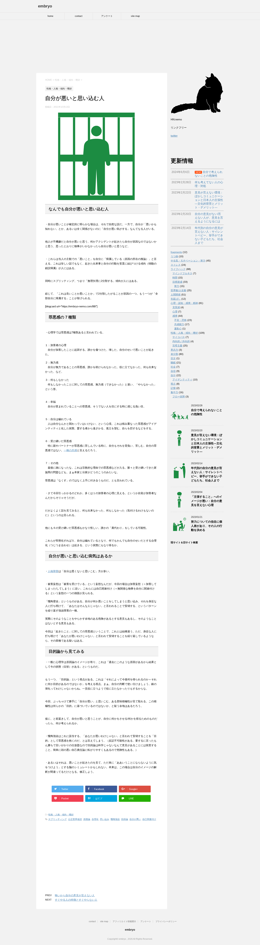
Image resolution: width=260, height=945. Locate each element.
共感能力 (179, 324)
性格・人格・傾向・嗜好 (61, 814)
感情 (174, 315)
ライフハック (178, 269)
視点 (173, 383)
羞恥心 (178, 328)
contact (78, 16)
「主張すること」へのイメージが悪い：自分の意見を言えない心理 (206, 500)
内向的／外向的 (181, 341)
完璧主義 (177, 345)
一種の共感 (70, 450)
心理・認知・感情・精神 (184, 303)
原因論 (86, 819)
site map (135, 16)
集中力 (174, 392)
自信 (173, 371)
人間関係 (176, 294)
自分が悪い (135, 819)
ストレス (176, 264)
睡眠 (173, 362)
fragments (176, 252)
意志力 (174, 349)
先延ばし (176, 298)
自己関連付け (149, 819)
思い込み (104, 819)
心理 (174, 311)
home (50, 16)
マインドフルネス (182, 273)
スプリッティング (57, 819)
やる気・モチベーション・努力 (188, 260)
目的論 (124, 819)
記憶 (173, 388)
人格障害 (53, 571)
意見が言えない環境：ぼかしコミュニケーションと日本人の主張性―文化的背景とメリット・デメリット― (206, 443)
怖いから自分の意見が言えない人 (75, 895)
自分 (173, 375)
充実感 (176, 307)
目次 (173, 358)
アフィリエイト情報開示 (124, 921)
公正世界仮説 (75, 819)
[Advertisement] (130, 46)
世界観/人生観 (178, 290)
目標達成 (177, 281)
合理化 (95, 819)
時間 (174, 277)
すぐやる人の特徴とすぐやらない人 (76, 899)
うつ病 (174, 256)
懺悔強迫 (115, 819)
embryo (45, 6)
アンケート (107, 16)
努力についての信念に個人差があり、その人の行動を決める (206, 525)
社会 (173, 366)
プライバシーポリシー (166, 921)
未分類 (174, 354)
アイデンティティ (182, 379)
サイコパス (178, 337)
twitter (174, 135)
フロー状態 (178, 396)
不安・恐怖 (180, 320)
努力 (176, 286)
